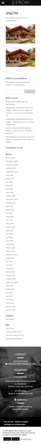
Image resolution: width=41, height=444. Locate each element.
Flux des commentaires (14, 335)
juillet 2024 (10, 179)
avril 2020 (9, 241)
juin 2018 (9, 293)
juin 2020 (9, 234)
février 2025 (10, 158)
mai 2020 (9, 237)
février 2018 (10, 306)
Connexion (10, 328)
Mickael (12, 18)
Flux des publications (14, 332)
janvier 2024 (10, 196)
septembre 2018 (12, 282)
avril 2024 (9, 189)
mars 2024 (10, 192)
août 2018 (9, 286)
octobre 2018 (11, 279)
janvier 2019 (10, 275)
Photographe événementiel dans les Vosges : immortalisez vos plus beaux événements (20, 122)
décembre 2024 (12, 161)
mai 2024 (9, 185)
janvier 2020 (10, 251)
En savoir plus (25, 439)
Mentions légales (22, 422)
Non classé (10, 319)
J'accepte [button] (7, 439)
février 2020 (10, 248)
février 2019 (10, 272)
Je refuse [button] (15, 439)
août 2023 (9, 206)
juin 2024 (9, 182)
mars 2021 (10, 223)
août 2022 (9, 216)
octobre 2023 (11, 203)
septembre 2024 (12, 172)
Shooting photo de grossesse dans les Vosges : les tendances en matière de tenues (20, 139)
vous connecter (20, 82)
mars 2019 (10, 268)
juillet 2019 (10, 258)
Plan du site (8, 422)
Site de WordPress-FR (14, 339)
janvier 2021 (10, 227)
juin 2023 (9, 213)
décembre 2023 (12, 199)
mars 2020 (10, 244)
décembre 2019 (12, 255)
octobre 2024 (11, 168)
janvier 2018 (10, 310)
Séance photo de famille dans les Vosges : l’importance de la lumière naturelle (19, 130)
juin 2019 (9, 262)
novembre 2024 (12, 165)
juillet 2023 (10, 210)
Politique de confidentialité (15, 424)
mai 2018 (9, 296)
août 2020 (9, 230)
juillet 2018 (10, 289)
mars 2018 (10, 303)
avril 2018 (9, 300)
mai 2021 (9, 220)
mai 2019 (9, 265)
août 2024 (9, 175)
